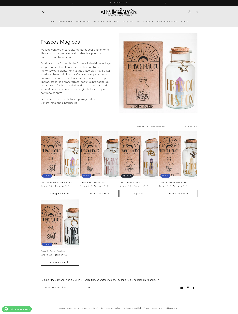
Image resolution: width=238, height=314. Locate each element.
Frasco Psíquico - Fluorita (129, 182)
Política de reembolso (110, 308)
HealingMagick (72, 308)
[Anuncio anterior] (72, 2)
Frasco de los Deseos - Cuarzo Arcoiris (56, 182)
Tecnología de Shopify (89, 308)
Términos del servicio (153, 308)
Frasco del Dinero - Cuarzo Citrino (173, 182)
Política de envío (171, 308)
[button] (44, 12)
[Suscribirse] (89, 287)
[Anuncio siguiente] (166, 2)
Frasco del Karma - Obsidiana (53, 251)
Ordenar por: (142, 126)
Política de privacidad (132, 308)
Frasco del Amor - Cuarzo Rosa (92, 182)
